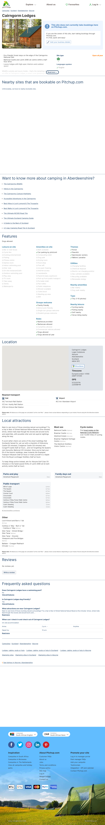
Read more (6, 615)
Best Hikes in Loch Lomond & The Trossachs (21, 203)
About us (50, 4)
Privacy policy (44, 768)
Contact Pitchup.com (79, 771)
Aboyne (31, 10)
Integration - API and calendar (82, 768)
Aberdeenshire (23, 10)
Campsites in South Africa (18, 756)
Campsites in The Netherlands (19, 762)
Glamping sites (8, 655)
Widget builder (45, 776)
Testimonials (75, 765)
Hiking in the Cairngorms (13, 189)
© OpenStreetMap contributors (11, 510)
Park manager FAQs (78, 759)
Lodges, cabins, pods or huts (13, 650)
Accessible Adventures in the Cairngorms (20, 199)
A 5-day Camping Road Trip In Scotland (19, 228)
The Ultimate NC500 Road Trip (16, 213)
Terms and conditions (47, 765)
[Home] (6, 4)
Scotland (14, 10)
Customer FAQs (45, 756)
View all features (8, 595)
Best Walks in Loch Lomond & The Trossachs (21, 208)
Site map (42, 771)
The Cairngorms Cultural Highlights (17, 194)
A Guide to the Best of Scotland (16, 223)
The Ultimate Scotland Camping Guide (19, 218)
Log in (41, 774)
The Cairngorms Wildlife (13, 184)
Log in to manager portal (80, 756)
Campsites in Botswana (17, 759)
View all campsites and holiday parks (20, 766)
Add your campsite (78, 762)
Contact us (43, 779)
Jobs (41, 762)
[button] (23, 734)
